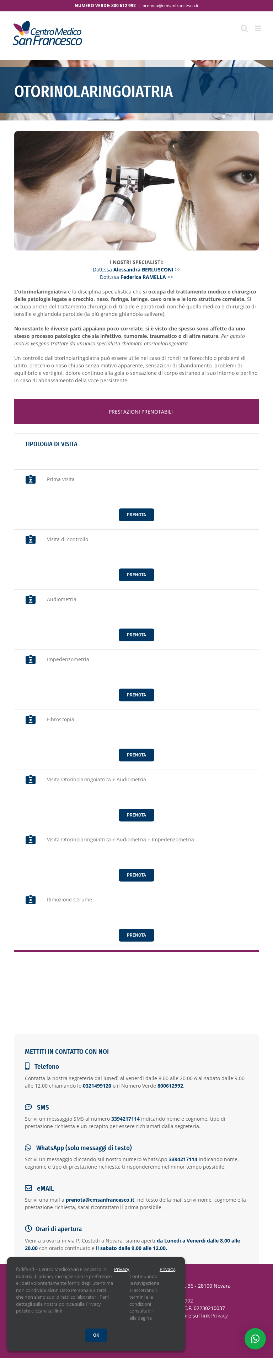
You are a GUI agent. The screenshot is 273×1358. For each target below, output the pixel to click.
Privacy (219, 1315)
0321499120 (97, 1085)
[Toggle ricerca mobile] (244, 28)
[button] (255, 1338)
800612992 (170, 1085)
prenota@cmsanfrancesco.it (170, 5)
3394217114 (125, 1118)
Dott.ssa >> (137, 269)
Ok (96, 1335)
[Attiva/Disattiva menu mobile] (258, 28)
